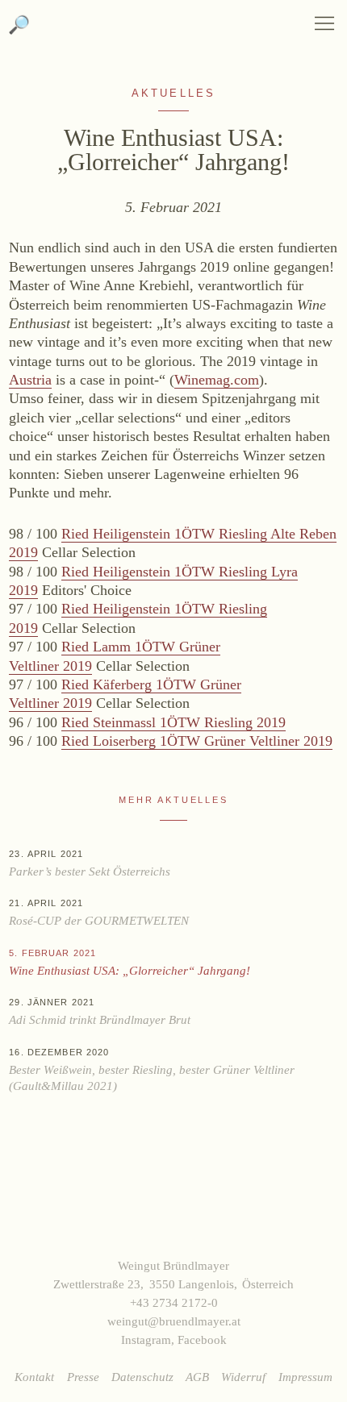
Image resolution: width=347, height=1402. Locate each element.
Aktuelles (173, 93)
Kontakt (34, 1376)
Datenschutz (142, 1376)
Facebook (202, 1339)
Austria (30, 380)
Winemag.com (216, 380)
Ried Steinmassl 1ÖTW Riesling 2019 (173, 722)
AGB (197, 1376)
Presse (83, 1376)
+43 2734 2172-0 (174, 1302)
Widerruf (243, 1376)
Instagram (146, 1339)
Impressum (305, 1376)
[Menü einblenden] (324, 23)
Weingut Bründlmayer (173, 32)
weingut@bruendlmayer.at (173, 1321)
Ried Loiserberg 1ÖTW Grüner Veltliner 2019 (196, 741)
